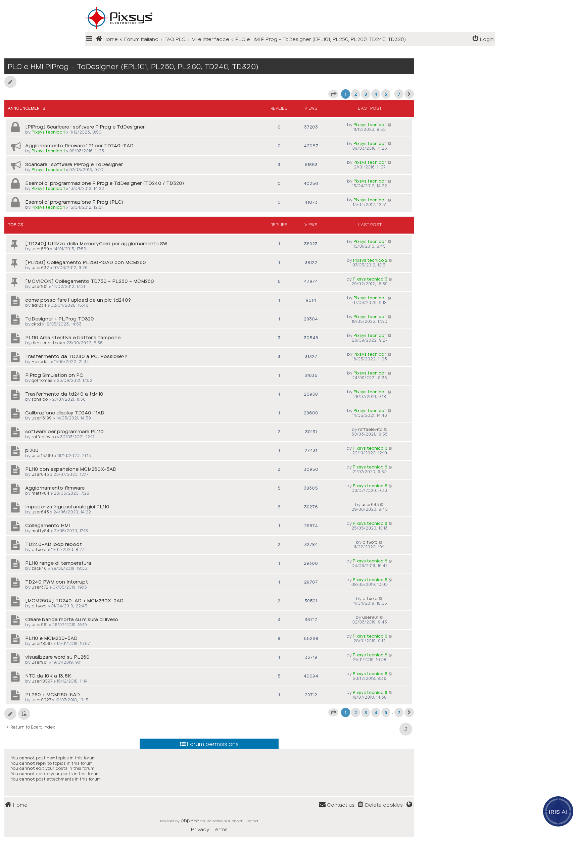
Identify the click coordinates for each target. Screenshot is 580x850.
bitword (39, 549)
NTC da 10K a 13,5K (48, 676)
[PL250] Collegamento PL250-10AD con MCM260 (85, 262)
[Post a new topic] (10, 82)
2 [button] (355, 94)
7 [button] (399, 94)
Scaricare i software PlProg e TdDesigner (74, 164)
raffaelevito (44, 436)
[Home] (290, 7)
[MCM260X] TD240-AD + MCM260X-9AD (74, 600)
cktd (36, 323)
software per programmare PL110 (64, 431)
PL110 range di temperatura (58, 563)
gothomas (42, 380)
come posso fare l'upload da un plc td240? (78, 300)
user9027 (41, 699)
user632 (40, 267)
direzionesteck (47, 342)
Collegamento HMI (47, 525)
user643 (40, 474)
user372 (40, 587)
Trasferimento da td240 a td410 (64, 394)
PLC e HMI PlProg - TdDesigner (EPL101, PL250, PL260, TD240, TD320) (133, 66)
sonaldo (40, 399)
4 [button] (376, 94)
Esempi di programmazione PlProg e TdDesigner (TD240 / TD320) (104, 183)
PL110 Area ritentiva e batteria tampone (72, 337)
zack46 (39, 568)
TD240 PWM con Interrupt (56, 582)
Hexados (41, 361)
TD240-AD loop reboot (53, 544)
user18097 (42, 643)
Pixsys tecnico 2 (370, 260)
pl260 (32, 450)
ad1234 (39, 305)
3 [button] (366, 94)
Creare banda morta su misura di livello (71, 619)
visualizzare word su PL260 (57, 657)
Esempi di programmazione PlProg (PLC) (74, 202)
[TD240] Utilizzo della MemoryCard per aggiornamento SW (96, 243)
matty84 (40, 493)
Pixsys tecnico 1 (48, 132)
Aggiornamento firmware (55, 488)
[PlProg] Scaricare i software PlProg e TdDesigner (85, 127)
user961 (40, 286)
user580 (40, 248)
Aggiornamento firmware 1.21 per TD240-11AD (79, 145)
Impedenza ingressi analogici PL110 (67, 506)
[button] (333, 94)
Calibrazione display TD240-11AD (64, 412)
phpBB (189, 820)
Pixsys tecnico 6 (370, 448)
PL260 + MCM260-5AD (52, 694)
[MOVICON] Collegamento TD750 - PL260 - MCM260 (89, 281)
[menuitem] (483, 39)
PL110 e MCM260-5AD (51, 638)
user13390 (42, 455)
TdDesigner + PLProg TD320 (59, 318)
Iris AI (558, 811)
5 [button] (386, 94)
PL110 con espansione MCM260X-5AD (70, 469)
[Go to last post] (390, 124)
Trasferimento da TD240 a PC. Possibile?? (76, 356)
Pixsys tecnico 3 (370, 279)
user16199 (42, 417)
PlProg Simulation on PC (54, 375)
